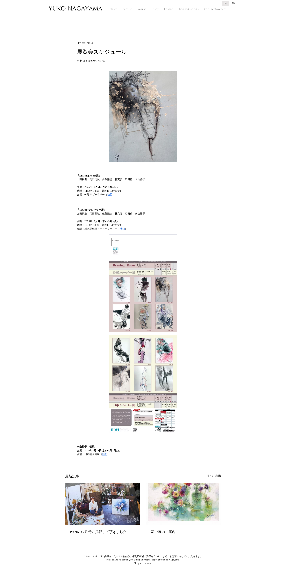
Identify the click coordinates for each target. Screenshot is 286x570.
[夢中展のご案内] (183, 504)
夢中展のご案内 (163, 532)
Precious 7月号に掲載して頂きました (98, 532)
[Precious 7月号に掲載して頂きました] (102, 504)
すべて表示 (214, 475)
